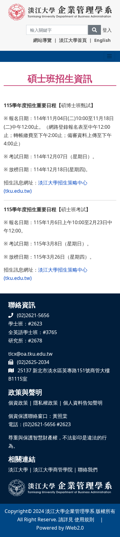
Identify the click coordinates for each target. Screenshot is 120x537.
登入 (107, 30)
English (102, 40)
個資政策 (18, 402)
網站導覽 (42, 40)
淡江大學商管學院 (53, 469)
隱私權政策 (45, 402)
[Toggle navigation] (109, 56)
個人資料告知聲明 (82, 402)
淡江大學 (18, 469)
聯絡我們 (88, 469)
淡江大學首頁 (73, 40)
